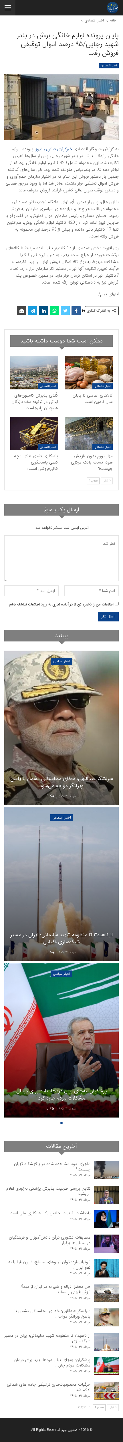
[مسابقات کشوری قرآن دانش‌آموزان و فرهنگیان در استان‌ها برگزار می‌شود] (106, 1244)
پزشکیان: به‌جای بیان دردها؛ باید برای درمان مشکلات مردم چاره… (52, 1362)
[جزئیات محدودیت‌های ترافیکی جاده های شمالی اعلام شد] (106, 1391)
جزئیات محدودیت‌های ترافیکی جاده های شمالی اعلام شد (48, 1387)
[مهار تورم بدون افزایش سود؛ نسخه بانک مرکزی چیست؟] (89, 433)
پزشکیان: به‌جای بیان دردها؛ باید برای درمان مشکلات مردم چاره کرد (61, 1094)
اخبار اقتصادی (109, 66)
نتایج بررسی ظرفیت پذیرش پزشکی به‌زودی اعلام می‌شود (48, 1191)
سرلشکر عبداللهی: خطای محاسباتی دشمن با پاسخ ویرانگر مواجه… (52, 1314)
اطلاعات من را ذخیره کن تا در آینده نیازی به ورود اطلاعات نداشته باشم (61, 604)
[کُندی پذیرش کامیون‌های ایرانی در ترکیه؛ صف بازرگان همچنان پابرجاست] (34, 372)
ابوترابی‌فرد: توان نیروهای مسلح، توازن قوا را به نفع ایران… (49, 1265)
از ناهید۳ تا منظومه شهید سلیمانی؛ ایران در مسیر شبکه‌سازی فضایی (61, 938)
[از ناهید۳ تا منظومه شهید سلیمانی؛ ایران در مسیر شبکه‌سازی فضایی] (61, 884)
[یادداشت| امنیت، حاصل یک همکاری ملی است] (106, 1219)
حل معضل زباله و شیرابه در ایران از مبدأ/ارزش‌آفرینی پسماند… (55, 1289)
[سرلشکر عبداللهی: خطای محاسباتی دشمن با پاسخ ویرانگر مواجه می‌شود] (61, 728)
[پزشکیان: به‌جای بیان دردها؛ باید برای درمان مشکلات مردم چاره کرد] (61, 1040)
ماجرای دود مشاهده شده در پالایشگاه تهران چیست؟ (52, 1166)
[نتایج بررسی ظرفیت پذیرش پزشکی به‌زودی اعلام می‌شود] (106, 1195)
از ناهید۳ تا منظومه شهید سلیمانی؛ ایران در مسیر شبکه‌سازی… (47, 1338)
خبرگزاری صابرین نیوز (54, 149)
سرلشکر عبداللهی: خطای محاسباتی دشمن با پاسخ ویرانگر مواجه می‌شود (61, 782)
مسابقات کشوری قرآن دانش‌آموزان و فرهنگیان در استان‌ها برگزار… (49, 1240)
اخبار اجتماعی (61, 817)
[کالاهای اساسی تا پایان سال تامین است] (89, 372)
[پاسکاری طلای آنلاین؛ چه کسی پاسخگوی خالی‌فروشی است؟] (34, 433)
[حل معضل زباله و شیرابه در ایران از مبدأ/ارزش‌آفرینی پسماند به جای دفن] (106, 1293)
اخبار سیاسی (61, 661)
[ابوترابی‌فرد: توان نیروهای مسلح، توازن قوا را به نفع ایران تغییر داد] (106, 1268)
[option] (61, 885)
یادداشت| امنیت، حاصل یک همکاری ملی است (50, 1213)
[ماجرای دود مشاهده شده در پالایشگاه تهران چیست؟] (106, 1170)
